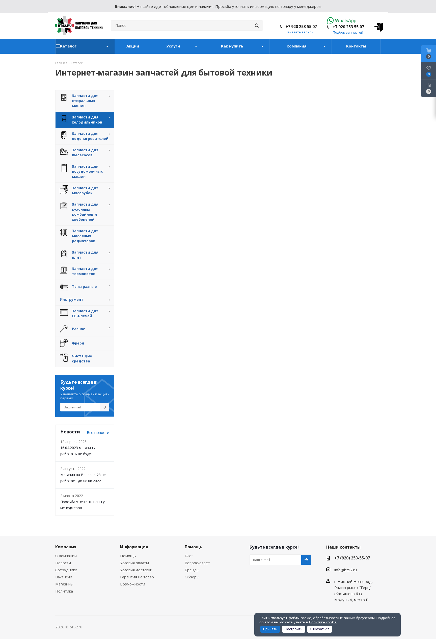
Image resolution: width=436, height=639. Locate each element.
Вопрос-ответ (197, 562)
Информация (134, 547)
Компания (65, 547)
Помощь (128, 555)
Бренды (192, 569)
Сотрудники (66, 569)
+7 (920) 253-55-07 (352, 558)
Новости (63, 562)
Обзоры (192, 576)
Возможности (132, 583)
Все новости (98, 432)
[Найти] (257, 25)
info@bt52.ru (345, 569)
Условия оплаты (134, 562)
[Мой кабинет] (376, 25)
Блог (189, 555)
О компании (66, 555)
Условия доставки (136, 569)
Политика (64, 591)
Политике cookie (323, 622)
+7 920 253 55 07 (348, 27)
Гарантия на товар (137, 576)
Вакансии (63, 576)
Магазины (64, 583)
